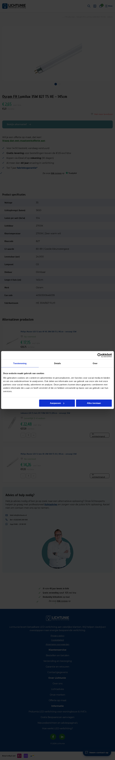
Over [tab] (95, 363)
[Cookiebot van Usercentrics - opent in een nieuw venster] (99, 355)
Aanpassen (55, 403)
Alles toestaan (94, 403)
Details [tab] (57, 363)
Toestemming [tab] (20, 363)
